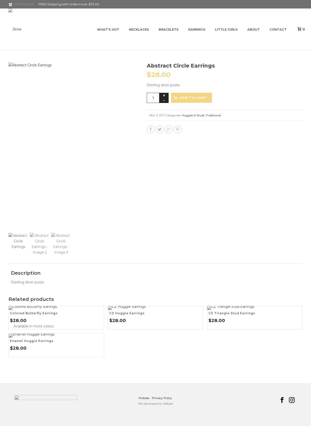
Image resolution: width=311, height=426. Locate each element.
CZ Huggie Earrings (127, 313)
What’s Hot (108, 29)
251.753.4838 (24, 4)
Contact (278, 29)
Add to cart (193, 98)
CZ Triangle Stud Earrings (231, 313)
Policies (144, 398)
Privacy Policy (162, 398)
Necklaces (139, 29)
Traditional (213, 115)
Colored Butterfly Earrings (34, 313)
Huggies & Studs (193, 115)
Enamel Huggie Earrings (31, 341)
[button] (125, 72)
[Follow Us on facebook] (282, 400)
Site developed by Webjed (155, 403)
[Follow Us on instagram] (292, 400)
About (253, 29)
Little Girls (226, 29)
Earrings (196, 29)
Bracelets (169, 29)
